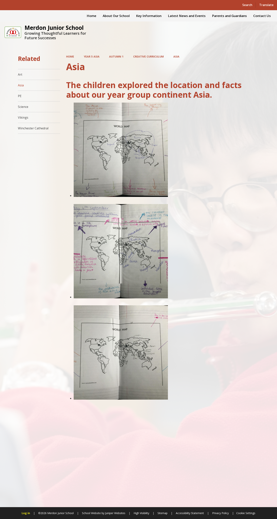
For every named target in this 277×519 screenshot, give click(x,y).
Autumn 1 (116, 56)
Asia (176, 56)
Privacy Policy (220, 513)
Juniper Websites (114, 513)
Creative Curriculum (148, 56)
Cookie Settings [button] (245, 513)
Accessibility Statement (190, 513)
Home (70, 56)
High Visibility (141, 513)
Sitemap (163, 513)
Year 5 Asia (91, 56)
